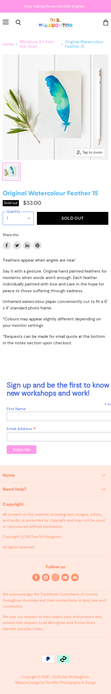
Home (8, 44)
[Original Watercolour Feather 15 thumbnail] (11, 171)
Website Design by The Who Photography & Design (55, 682)
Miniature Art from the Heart (37, 44)
